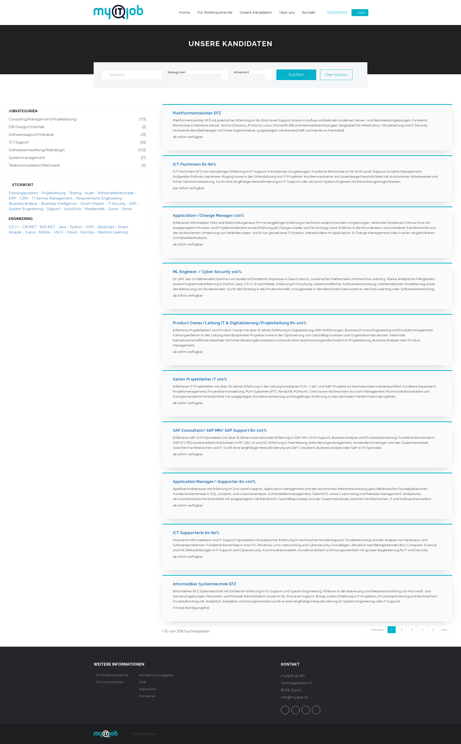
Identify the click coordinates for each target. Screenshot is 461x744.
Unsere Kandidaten (256, 12)
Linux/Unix (72, 209)
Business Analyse (23, 203)
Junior (113, 209)
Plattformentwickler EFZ (197, 113)
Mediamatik (95, 209)
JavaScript (106, 227)
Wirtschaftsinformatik (115, 193)
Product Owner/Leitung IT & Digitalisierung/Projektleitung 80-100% (239, 323)
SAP (132, 203)
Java (62, 227)
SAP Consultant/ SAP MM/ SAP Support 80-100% (220, 430)
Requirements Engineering (99, 198)
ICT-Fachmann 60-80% (194, 164)
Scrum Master (92, 203)
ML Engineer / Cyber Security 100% (207, 271)
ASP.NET (47, 227)
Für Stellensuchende (214, 12)
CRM (24, 198)
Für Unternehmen (110, 682)
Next (444, 629)
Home (184, 12)
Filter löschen (336, 75)
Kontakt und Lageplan (156, 675)
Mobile (44, 232)
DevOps (87, 232)
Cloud (72, 232)
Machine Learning (112, 232)
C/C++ (14, 227)
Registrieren (337, 12)
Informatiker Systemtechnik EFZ (204, 584)
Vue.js (30, 232)
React (123, 227)
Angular (15, 232)
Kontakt (308, 12)
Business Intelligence (59, 203)
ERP (12, 198)
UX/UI (58, 232)
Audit (89, 193)
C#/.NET (29, 227)
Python (76, 227)
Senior (127, 209)
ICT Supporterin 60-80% (196, 533)
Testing (75, 193)
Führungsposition (23, 193)
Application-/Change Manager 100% (208, 215)
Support (53, 209)
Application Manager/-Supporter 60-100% (214, 481)
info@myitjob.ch (294, 697)
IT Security (117, 203)
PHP (90, 227)
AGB (142, 682)
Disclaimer (147, 696)
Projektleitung (54, 193)
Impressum (147, 689)
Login (361, 12)
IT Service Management (52, 198)
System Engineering (26, 209)
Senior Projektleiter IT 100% (200, 379)
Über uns (287, 12)
